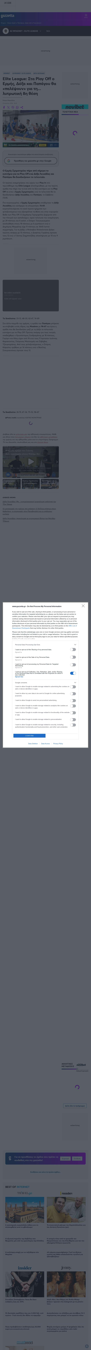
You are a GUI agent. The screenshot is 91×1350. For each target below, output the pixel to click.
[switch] (73, 649)
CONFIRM (29, 736)
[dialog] (45, 675)
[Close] (84, 606)
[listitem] (45, 644)
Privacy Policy (58, 743)
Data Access (45, 743)
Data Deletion (33, 743)
